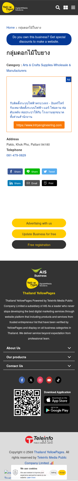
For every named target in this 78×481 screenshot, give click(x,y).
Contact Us (14, 366)
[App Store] (59, 400)
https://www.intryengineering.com (39, 125)
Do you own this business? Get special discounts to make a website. (39, 39)
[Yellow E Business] (22, 380)
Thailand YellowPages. (49, 452)
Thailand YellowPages (39, 293)
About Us (13, 348)
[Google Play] (59, 410)
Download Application (57, 392)
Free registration (39, 245)
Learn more (31, 477)
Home (10, 27)
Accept (62, 472)
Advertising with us (39, 223)
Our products (16, 357)
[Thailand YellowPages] (31, 380)
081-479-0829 (16, 155)
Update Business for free (39, 234)
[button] (15, 171)
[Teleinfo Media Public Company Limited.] (39, 439)
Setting (53, 472)
